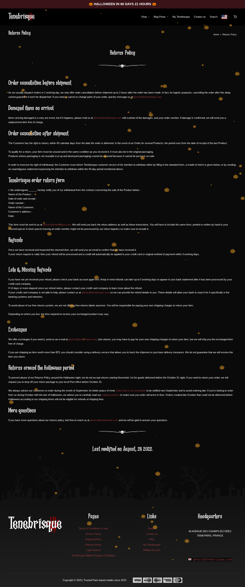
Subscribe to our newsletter (131, 390)
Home (216, 34)
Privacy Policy (93, 533)
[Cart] (235, 16)
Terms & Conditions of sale (93, 528)
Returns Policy (93, 544)
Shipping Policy (93, 539)
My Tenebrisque (151, 544)
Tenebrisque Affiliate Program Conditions (93, 555)
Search (152, 528)
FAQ (151, 539)
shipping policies (111, 394)
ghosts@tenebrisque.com (148, 96)
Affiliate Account (151, 550)
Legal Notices (93, 550)
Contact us (152, 533)
